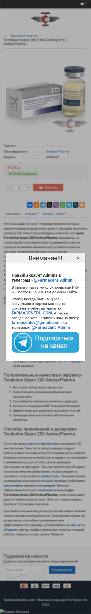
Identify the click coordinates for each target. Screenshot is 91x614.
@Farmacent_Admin (53, 280)
